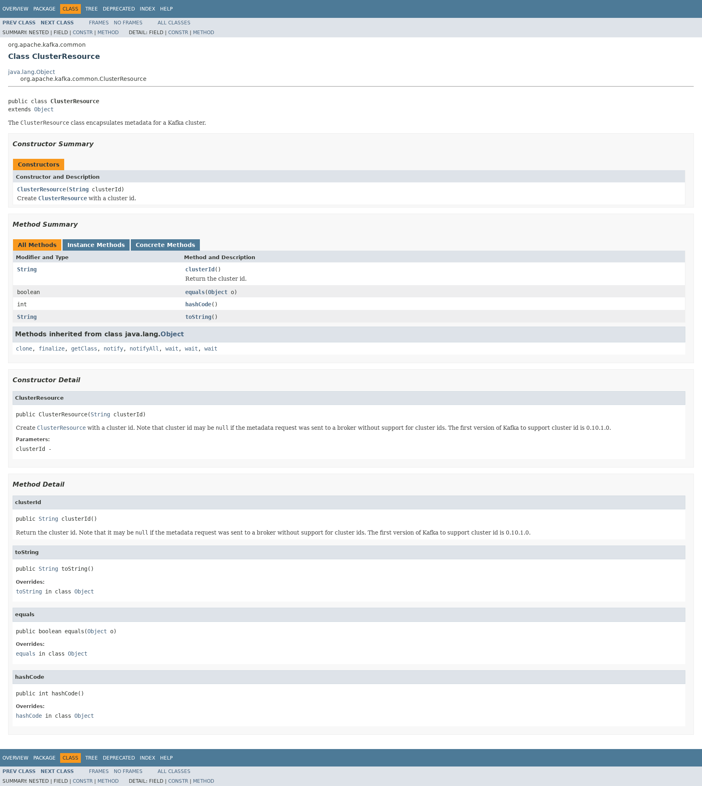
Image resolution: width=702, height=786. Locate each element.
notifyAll (144, 348)
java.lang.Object (31, 72)
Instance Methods (96, 245)
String (79, 189)
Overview (15, 9)
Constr (83, 32)
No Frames (128, 23)
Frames (99, 23)
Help (166, 9)
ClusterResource (41, 189)
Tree (91, 9)
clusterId (199, 269)
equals (195, 292)
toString (198, 317)
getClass (84, 348)
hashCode (198, 304)
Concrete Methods (165, 245)
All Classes (174, 23)
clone (24, 348)
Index (147, 9)
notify (113, 348)
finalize (52, 348)
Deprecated (119, 9)
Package (44, 9)
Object (44, 109)
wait (171, 348)
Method (108, 32)
